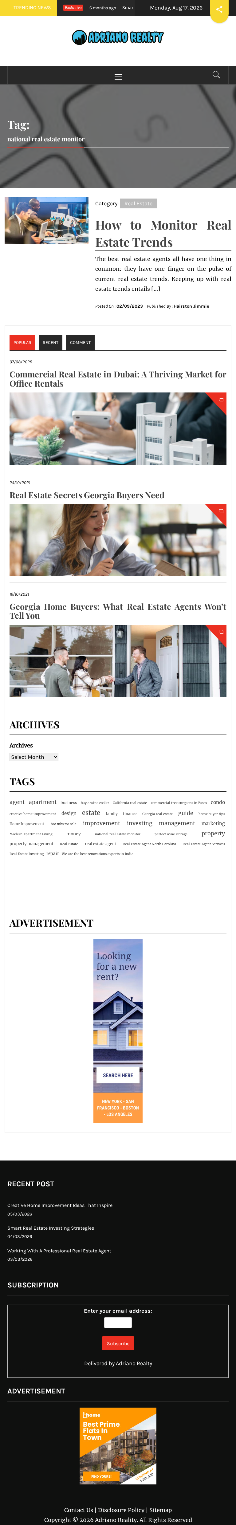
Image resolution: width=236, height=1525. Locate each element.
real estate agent (100, 843)
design (69, 813)
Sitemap (160, 1510)
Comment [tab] (80, 342)
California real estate (130, 803)
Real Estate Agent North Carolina (149, 844)
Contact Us (78, 1510)
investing (139, 823)
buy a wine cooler (95, 803)
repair (52, 853)
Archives (21, 745)
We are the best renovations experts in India (97, 854)
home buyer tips (212, 814)
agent (17, 802)
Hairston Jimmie (191, 306)
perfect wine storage (171, 834)
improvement (101, 823)
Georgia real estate (157, 814)
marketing (213, 823)
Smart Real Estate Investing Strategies (50, 1228)
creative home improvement (33, 814)
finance (130, 813)
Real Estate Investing (27, 854)
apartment (43, 802)
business (69, 802)
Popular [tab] (22, 342)
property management (31, 843)
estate (91, 813)
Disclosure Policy (121, 1510)
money (73, 834)
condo (218, 802)
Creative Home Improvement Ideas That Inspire (59, 1205)
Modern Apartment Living (31, 834)
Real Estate (138, 203)
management (177, 823)
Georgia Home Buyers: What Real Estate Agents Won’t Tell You (118, 611)
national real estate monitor (117, 834)
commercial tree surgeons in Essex (179, 803)
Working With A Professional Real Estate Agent (59, 1251)
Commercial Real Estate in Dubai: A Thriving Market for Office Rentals (118, 378)
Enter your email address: (118, 1310)
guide (185, 813)
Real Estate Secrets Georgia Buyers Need (87, 494)
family (112, 813)
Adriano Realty (134, 1363)
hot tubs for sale (64, 824)
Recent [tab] (50, 342)
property (213, 833)
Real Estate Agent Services (204, 844)
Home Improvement (27, 824)
